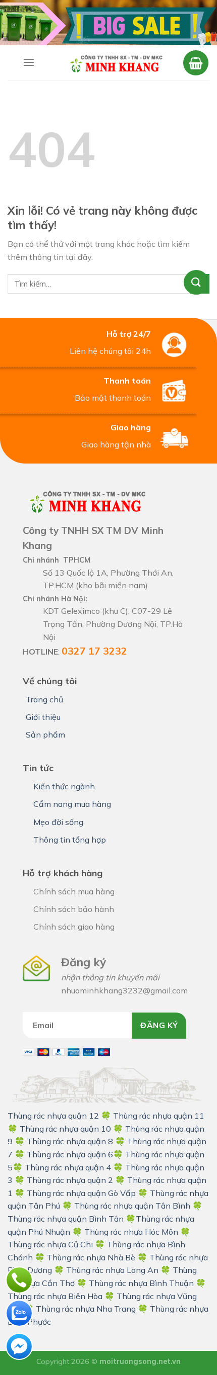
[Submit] (199, 284)
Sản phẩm (45, 734)
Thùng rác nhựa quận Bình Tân (66, 1219)
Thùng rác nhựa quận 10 (65, 1129)
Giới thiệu (43, 717)
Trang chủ (44, 699)
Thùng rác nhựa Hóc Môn (131, 1232)
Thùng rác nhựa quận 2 (70, 1180)
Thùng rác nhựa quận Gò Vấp (81, 1193)
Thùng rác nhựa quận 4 (68, 1167)
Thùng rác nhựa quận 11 (157, 1116)
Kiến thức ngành (64, 786)
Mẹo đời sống (58, 822)
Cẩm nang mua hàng (72, 804)
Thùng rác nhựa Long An (112, 1270)
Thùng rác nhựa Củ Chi (50, 1244)
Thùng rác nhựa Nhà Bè (91, 1257)
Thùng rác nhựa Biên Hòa (55, 1296)
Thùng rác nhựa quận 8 (71, 1141)
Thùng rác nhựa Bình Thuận (141, 1283)
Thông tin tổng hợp (69, 840)
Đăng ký (159, 1025)
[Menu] (29, 62)
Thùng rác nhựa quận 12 (53, 1116)
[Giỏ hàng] (195, 62)
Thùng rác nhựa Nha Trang (86, 1309)
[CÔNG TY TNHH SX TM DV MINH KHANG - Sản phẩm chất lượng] (116, 62)
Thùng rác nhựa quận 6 (70, 1154)
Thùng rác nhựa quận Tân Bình (132, 1206)
